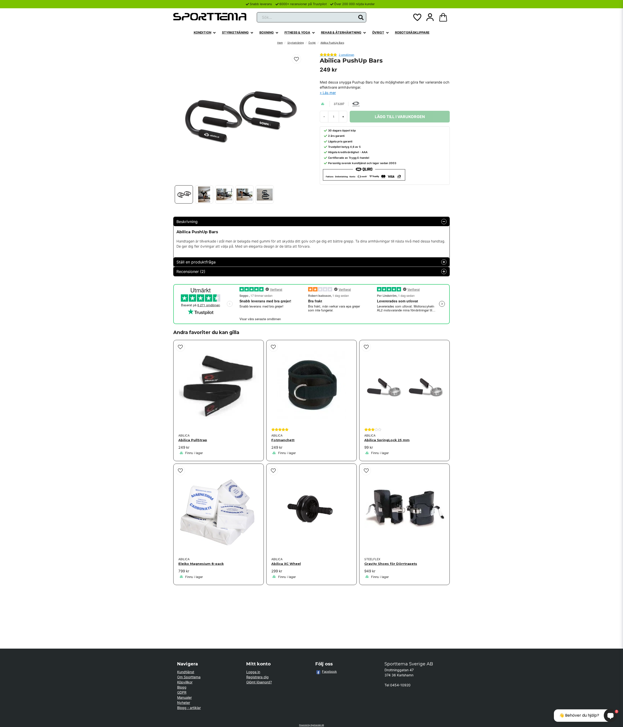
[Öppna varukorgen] (443, 17)
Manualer (184, 697)
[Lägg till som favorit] (416, 17)
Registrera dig (257, 677)
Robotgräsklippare (412, 32)
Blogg (181, 687)
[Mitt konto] (430, 17)
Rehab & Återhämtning (341, 32)
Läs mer (329, 93)
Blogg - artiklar (189, 708)
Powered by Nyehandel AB (311, 725)
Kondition (202, 32)
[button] (361, 17)
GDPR (181, 692)
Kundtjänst (185, 672)
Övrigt (378, 32)
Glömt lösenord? (259, 682)
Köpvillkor (184, 682)
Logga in (253, 672)
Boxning (266, 32)
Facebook (329, 671)
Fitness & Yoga (297, 32)
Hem (280, 42)
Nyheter (183, 702)
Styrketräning (235, 32)
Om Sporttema (189, 677)
